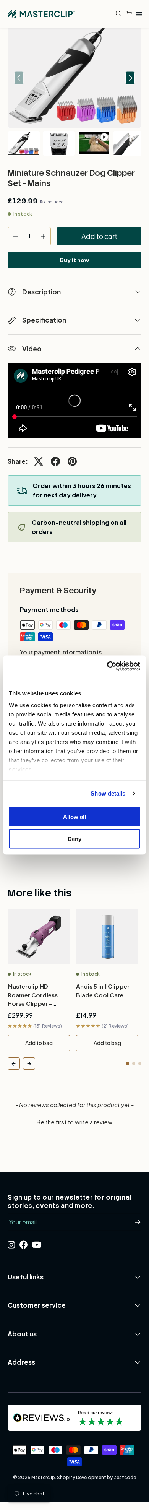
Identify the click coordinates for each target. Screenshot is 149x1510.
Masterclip (43, 1477)
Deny (74, 839)
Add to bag (39, 1042)
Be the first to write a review (74, 1121)
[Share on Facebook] (55, 461)
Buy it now (74, 260)
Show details (108, 793)
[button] (131, 14)
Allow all (74, 816)
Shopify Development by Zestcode (96, 1477)
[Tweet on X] (38, 461)
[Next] (29, 1063)
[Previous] (14, 1063)
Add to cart (99, 236)
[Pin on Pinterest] (72, 461)
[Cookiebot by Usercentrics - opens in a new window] (107, 666)
